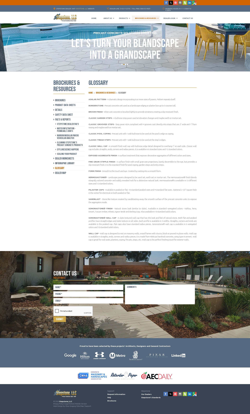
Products (123, 18)
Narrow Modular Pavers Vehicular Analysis (68, 137)
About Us (108, 18)
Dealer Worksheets (64, 158)
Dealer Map (60, 173)
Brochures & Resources (145, 18)
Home (93, 18)
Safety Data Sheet (64, 115)
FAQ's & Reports (63, 119)
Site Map (80, 406)
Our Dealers (146, 394)
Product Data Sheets (65, 105)
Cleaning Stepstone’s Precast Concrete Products (70, 144)
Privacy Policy (58, 404)
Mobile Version (81, 404)
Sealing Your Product (67, 154)
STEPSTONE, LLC (82, 8)
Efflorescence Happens (68, 149)
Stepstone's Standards (151, 397)
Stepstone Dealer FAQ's (68, 124)
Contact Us (187, 18)
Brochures (60, 100)
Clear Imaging (70, 406)
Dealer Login (169, 18)
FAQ (109, 397)
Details (58, 110)
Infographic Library (64, 163)
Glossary (59, 168)
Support (88, 406)
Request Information (116, 394)
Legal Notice (69, 404)
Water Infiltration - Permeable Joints (66, 130)
